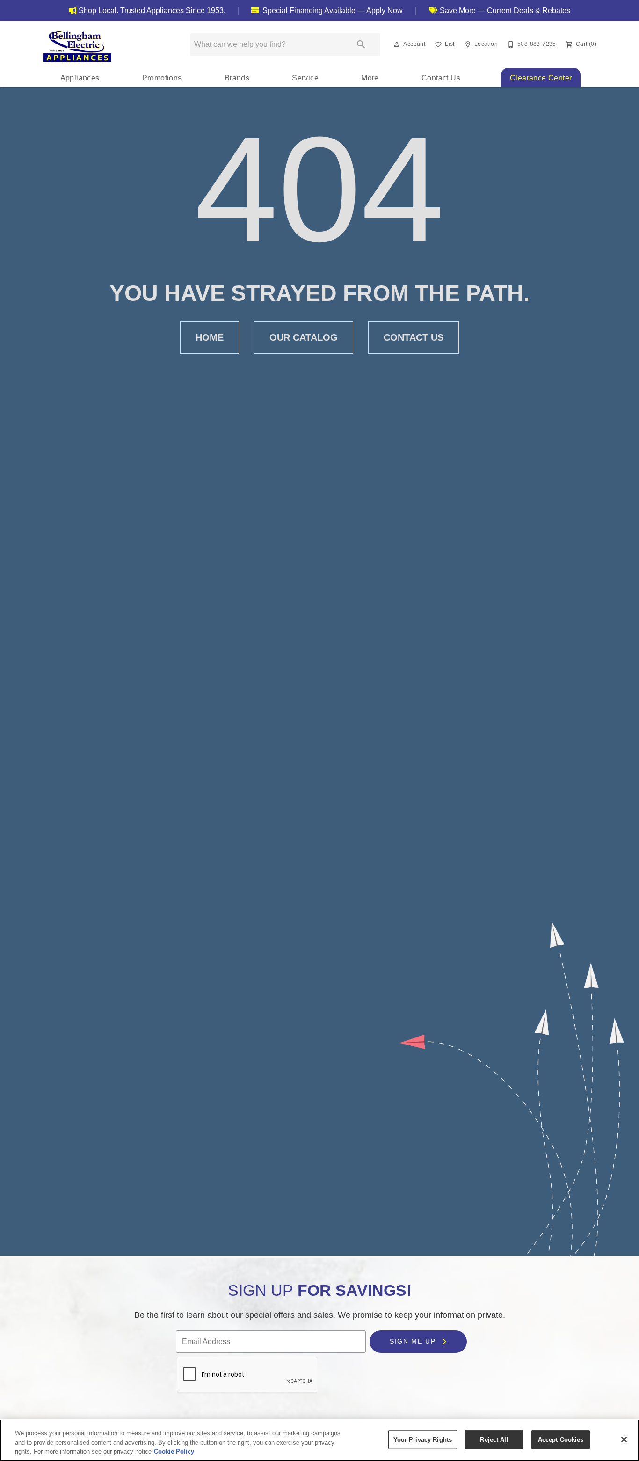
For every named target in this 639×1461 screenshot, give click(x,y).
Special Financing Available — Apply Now (332, 11)
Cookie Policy (174, 1451)
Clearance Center (541, 78)
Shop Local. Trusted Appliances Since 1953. (152, 11)
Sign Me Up (414, 1341)
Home (210, 337)
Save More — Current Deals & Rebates (504, 11)
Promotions (162, 78)
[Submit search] (361, 44)
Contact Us (440, 78)
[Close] (624, 1439)
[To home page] (77, 46)
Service (305, 78)
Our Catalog (303, 337)
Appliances (80, 78)
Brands (237, 78)
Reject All (494, 1439)
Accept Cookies (561, 1439)
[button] (396, 44)
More (370, 78)
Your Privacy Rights (422, 1439)
